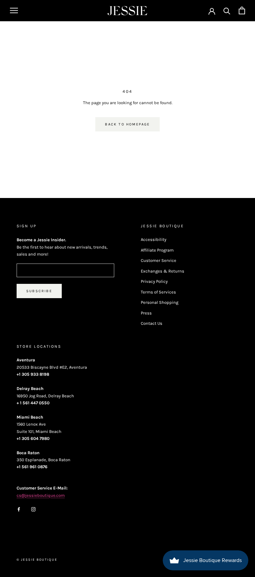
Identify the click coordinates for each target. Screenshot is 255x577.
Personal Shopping (159, 302)
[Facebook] (19, 508)
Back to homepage (127, 124)
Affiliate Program (157, 250)
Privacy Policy (154, 281)
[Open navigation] (14, 10)
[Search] (226, 10)
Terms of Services (158, 291)
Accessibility (153, 239)
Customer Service (158, 260)
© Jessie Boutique (37, 560)
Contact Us (151, 323)
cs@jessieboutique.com (41, 495)
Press (146, 312)
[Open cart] (242, 10)
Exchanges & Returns (162, 271)
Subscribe (39, 291)
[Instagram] (33, 508)
